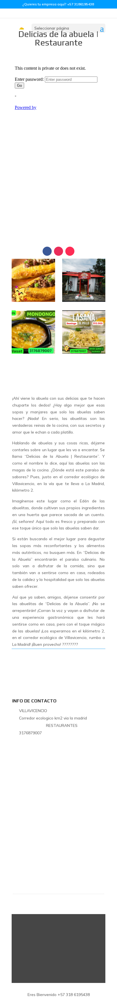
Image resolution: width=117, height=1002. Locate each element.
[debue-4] (83, 352)
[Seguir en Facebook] (47, 251)
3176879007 (58, 230)
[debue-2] (83, 300)
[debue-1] (33, 300)
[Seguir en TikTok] (69, 251)
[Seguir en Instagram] (58, 251)
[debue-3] (33, 352)
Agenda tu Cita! (58, 213)
